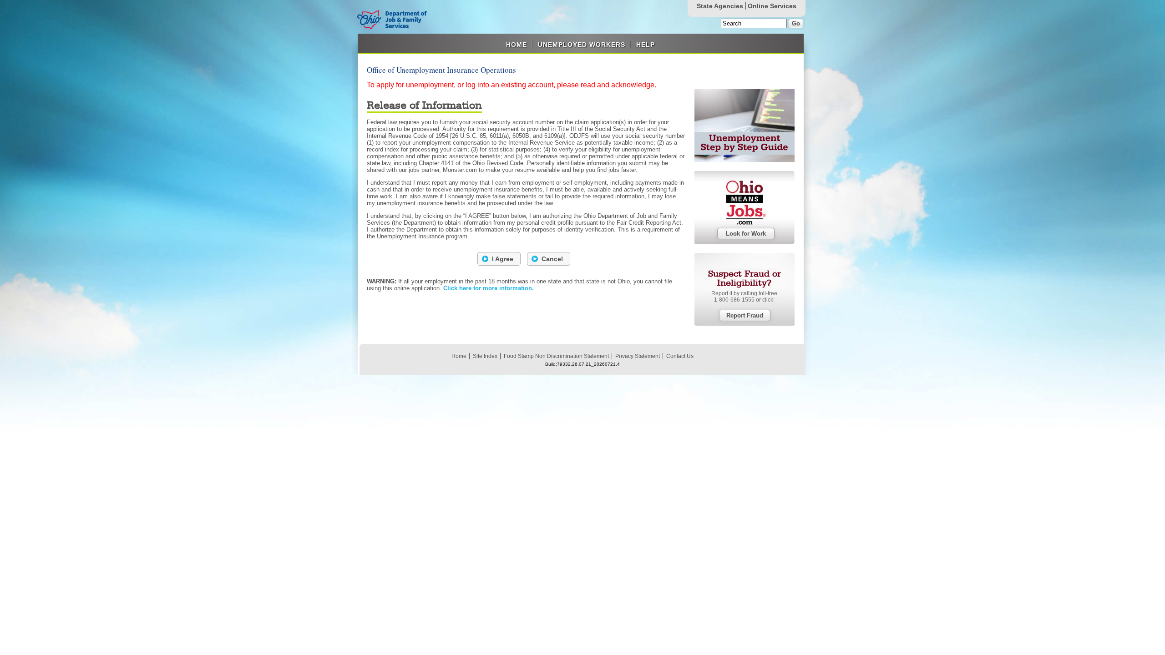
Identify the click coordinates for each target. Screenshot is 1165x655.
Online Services (772, 6)
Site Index (485, 356)
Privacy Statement (637, 356)
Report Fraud (744, 315)
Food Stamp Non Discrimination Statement (556, 356)
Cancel (552, 258)
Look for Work (746, 233)
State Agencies (720, 6)
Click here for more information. (488, 288)
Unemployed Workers (581, 44)
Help (645, 44)
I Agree (502, 258)
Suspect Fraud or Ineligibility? (744, 279)
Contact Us (680, 356)
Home (516, 44)
